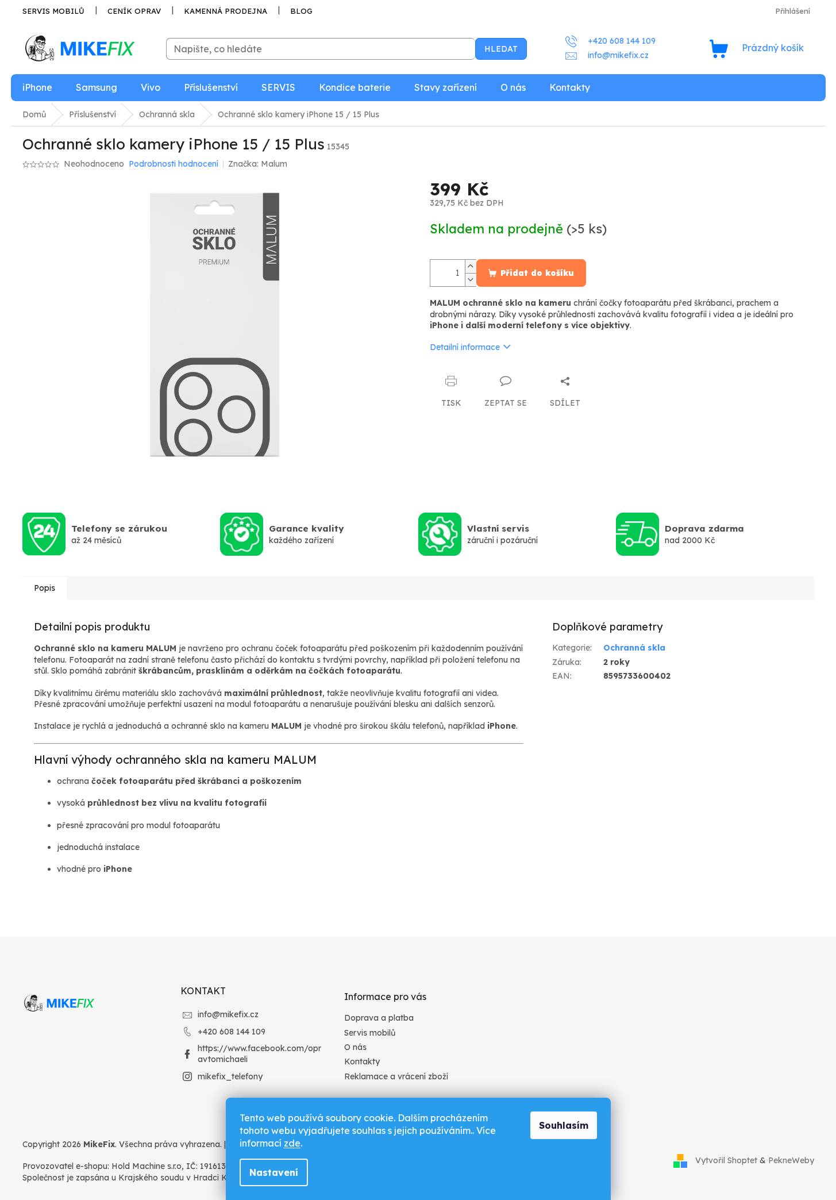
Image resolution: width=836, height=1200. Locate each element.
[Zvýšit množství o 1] (470, 266)
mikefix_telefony (230, 1076)
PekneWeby (791, 1160)
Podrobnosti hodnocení (173, 164)
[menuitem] (37, 87)
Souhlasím (563, 1125)
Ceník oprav (134, 11)
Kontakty (362, 1061)
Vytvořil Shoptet (726, 1160)
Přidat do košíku (537, 273)
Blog (301, 11)
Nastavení (273, 1172)
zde (292, 1143)
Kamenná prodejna (225, 11)
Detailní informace (465, 347)
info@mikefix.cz (228, 1014)
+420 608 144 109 (231, 1031)
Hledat (501, 49)
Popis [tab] (44, 588)
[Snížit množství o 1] (470, 279)
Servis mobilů (53, 11)
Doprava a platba (379, 1018)
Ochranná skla (634, 648)
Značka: (257, 164)
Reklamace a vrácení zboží (396, 1076)
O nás (355, 1047)
